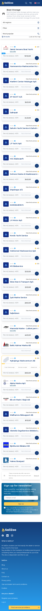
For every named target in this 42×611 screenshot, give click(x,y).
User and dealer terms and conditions (14, 584)
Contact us (5, 576)
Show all (36, 475)
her (31, 512)
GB (38, 3)
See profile (13, 51)
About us (5, 569)
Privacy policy (6, 580)
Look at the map (34, 37)
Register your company (10, 598)
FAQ (3, 573)
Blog (3, 565)
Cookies (4, 588)
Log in (4, 602)
